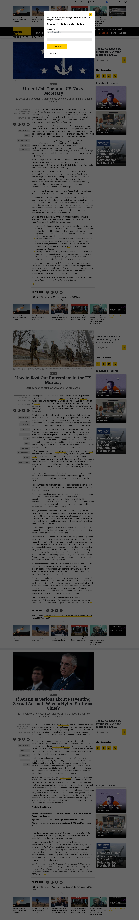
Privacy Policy (51, 53)
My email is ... (51, 29)
